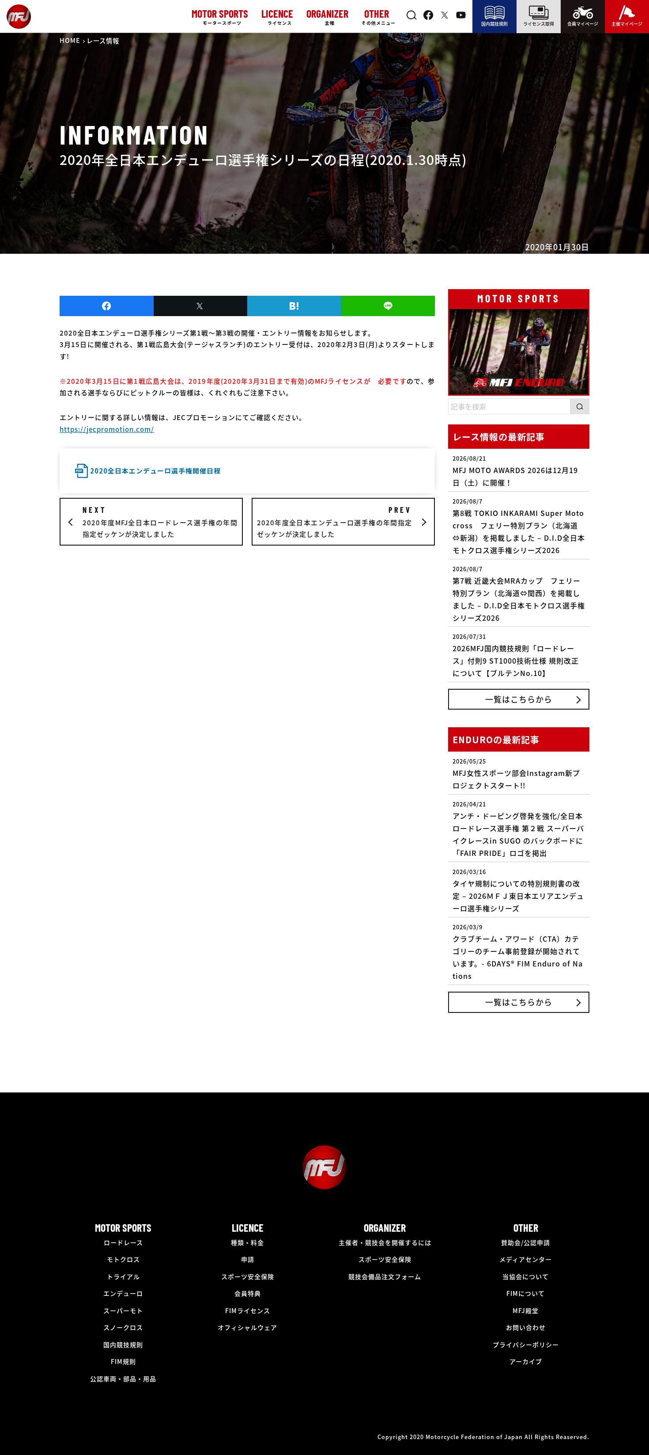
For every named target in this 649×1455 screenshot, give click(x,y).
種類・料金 (247, 1242)
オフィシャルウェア (247, 1327)
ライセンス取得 (538, 23)
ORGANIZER (385, 1227)
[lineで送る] (388, 306)
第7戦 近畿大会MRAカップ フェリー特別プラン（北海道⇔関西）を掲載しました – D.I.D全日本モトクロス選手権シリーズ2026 (519, 594)
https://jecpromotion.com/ (107, 429)
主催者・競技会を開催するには (385, 1242)
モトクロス (123, 1259)
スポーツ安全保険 (247, 1276)
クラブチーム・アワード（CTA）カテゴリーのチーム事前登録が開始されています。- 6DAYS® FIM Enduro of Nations (518, 952)
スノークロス (123, 1327)
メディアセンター (525, 1259)
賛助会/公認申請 (525, 1242)
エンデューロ (123, 1293)
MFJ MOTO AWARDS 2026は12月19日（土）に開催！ (515, 471)
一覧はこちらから (518, 699)
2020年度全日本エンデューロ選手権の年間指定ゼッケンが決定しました (334, 522)
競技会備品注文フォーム (384, 1276)
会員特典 (247, 1293)
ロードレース (123, 1242)
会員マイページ (582, 23)
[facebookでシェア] (107, 306)
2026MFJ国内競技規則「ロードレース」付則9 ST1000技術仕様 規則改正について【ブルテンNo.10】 (516, 655)
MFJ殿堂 (526, 1310)
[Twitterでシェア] (201, 306)
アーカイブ (525, 1361)
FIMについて (525, 1293)
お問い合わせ (526, 1327)
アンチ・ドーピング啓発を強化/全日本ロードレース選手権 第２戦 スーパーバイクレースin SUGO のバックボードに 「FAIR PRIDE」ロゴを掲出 (518, 829)
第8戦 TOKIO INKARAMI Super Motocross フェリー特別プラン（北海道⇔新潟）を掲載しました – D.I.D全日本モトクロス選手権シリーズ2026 (519, 526)
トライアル (123, 1276)
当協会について (525, 1276)
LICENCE (248, 1227)
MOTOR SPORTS (123, 1227)
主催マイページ (626, 23)
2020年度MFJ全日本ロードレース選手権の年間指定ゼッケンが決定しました (160, 522)
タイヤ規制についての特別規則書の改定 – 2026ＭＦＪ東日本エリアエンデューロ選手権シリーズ (518, 890)
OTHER (525, 1227)
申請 (247, 1259)
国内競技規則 (494, 23)
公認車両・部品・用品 (123, 1378)
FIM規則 (123, 1361)
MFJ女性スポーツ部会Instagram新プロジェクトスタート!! (516, 774)
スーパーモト (123, 1310)
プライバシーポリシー (526, 1344)
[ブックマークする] (294, 306)
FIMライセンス (247, 1310)
